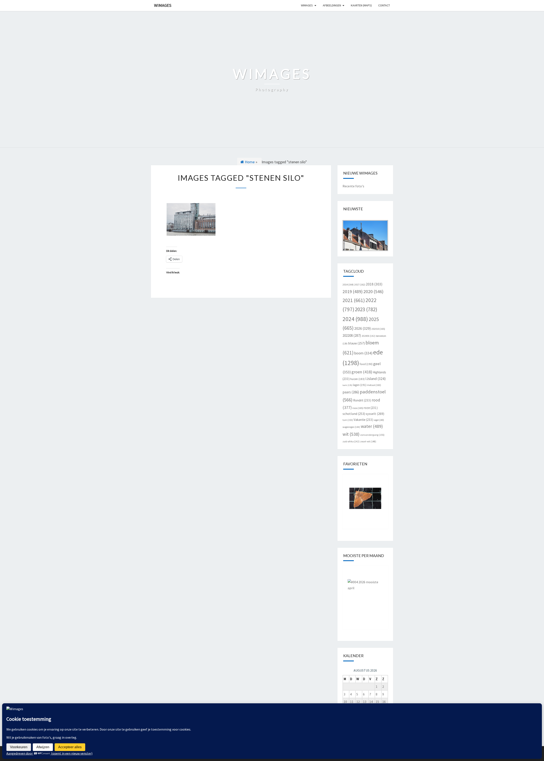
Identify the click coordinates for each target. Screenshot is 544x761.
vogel (379, 419)
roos (357, 408)
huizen (357, 379)
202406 (368, 335)
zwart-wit (368, 441)
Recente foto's (353, 186)
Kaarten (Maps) (361, 5)
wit (351, 434)
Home (249, 161)
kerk (347, 385)
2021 (354, 300)
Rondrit (362, 400)
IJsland (375, 378)
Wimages (162, 5)
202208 (352, 335)
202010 (378, 328)
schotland (354, 413)
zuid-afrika (351, 441)
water (372, 426)
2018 (374, 284)
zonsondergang (372, 434)
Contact (384, 5)
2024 (355, 318)
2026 (362, 328)
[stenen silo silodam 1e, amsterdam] (191, 219)
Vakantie (363, 420)
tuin (348, 419)
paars (351, 392)
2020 (373, 291)
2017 (359, 284)
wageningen (351, 427)
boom (363, 353)
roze (371, 408)
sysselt (375, 413)
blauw (356, 343)
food (366, 364)
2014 (348, 284)
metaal (374, 385)
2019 (353, 291)
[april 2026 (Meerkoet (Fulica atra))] (365, 594)
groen (361, 371)
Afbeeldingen (332, 5)
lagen (359, 385)
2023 (366, 309)
